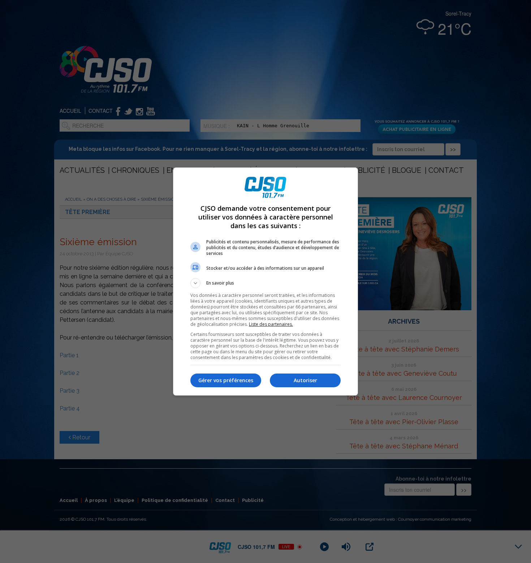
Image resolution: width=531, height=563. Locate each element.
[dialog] (265, 281)
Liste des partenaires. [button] (271, 324)
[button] (265, 283)
